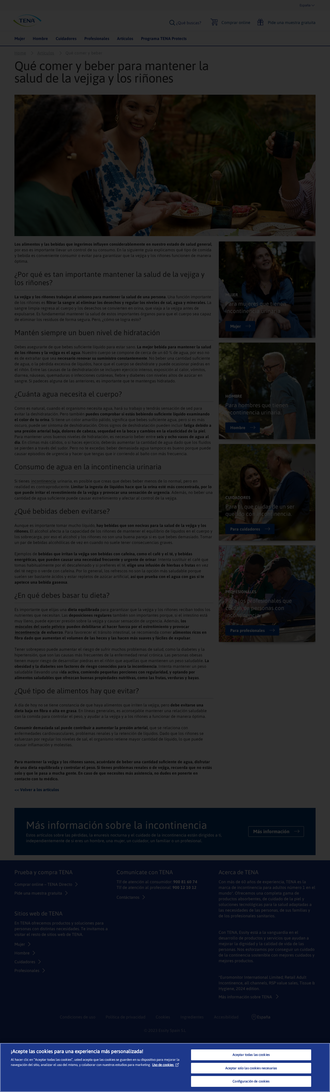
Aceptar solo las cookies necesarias (251, 1068)
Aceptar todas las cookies (251, 1055)
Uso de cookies (163, 1065)
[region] (165, 1067)
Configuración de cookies (251, 1081)
